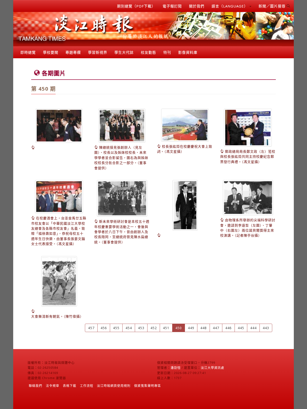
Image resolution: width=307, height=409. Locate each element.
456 (103, 328)
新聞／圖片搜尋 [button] (273, 6)
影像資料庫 (187, 52)
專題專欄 (73, 52)
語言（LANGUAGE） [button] (230, 6)
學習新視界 (97, 52)
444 (253, 328)
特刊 (167, 52)
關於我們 (196, 6)
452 (153, 328)
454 (128, 328)
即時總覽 (28, 52)
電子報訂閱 (172, 6)
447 (216, 328)
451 (166, 328)
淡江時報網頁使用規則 (113, 385)
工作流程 (86, 385)
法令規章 (52, 385)
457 (91, 328)
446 (228, 328)
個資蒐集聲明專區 (147, 385)
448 (203, 328)
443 (266, 328)
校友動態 (148, 52)
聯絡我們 (35, 385)
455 (116, 328)
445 (241, 328)
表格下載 (69, 385)
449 (191, 328)
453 (141, 328)
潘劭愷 (176, 367)
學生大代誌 (124, 52)
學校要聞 (50, 52)
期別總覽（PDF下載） (136, 6)
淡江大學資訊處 (212, 367)
